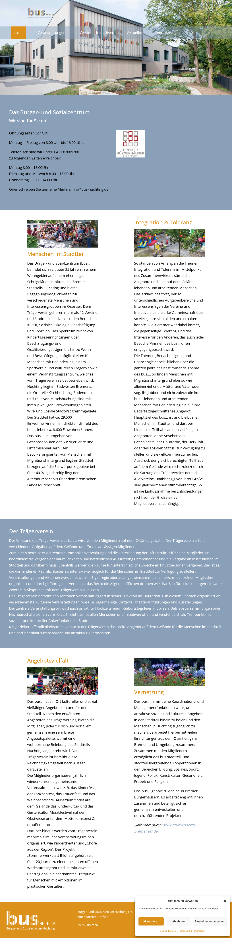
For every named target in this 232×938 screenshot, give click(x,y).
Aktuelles (135, 32)
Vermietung (167, 32)
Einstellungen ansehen (210, 921)
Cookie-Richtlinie (169, 930)
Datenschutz (185, 930)
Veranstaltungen (51, 32)
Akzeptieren (151, 921)
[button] (225, 901)
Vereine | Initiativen (96, 32)
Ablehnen (178, 921)
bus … (18, 32)
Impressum (199, 930)
